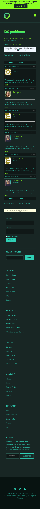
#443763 (32, 66)
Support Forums (12, 275)
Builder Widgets (11, 324)
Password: (9, 227)
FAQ (7, 296)
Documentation (11, 279)
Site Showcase (11, 415)
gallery (16, 44)
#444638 (32, 154)
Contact (9, 300)
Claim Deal (20, 6)
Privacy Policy (11, 387)
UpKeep (9, 347)
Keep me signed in (13, 236)
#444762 (32, 176)
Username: (9, 219)
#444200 (32, 132)
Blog (8, 411)
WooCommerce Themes (15, 332)
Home (5, 38)
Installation (10, 288)
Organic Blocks (11, 319)
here (6, 85)
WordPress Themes (13, 328)
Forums (10, 38)
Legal (8, 383)
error (13, 44)
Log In (10, 240)
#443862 (32, 110)
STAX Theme (11, 315)
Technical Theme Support (20, 38)
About (8, 379)
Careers (9, 391)
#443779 (32, 88)
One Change (10, 292)
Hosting (9, 351)
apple (9, 44)
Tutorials (9, 283)
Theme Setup (11, 360)
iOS (20, 44)
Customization (11, 364)
